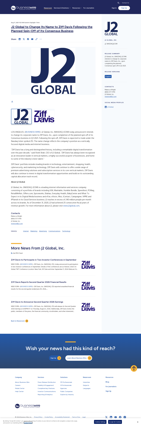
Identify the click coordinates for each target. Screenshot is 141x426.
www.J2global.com (71, 205)
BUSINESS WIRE (33, 132)
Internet (26, 231)
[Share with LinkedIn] (19, 39)
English (108, 76)
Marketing (33, 231)
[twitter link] (106, 417)
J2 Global (110, 107)
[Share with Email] (32, 39)
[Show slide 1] (21, 116)
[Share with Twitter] (23, 39)
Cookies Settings (100, 422)
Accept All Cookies (115, 422)
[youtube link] (115, 417)
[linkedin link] (111, 417)
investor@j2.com (17, 224)
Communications (54, 231)
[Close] (137, 422)
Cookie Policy (28, 423)
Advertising (43, 231)
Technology (66, 231)
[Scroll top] (134, 368)
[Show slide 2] (44, 116)
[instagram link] (125, 417)
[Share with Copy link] (36, 39)
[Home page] (23, 8)
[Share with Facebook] (28, 39)
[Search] (118, 3)
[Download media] (12, 101)
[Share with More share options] (40, 39)
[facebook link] (120, 417)
